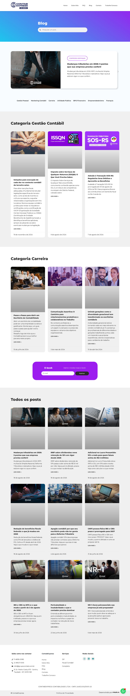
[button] (12, 71)
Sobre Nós (75, 5)
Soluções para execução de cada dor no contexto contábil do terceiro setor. (27, 182)
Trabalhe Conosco (111, 5)
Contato (98, 5)
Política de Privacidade (65, 693)
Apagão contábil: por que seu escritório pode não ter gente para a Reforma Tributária (64, 531)
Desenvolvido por (106, 692)
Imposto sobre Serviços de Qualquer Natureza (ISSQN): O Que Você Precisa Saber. (64, 174)
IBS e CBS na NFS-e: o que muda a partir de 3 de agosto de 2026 (27, 607)
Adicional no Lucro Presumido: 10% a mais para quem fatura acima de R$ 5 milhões (102, 455)
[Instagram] (84, 659)
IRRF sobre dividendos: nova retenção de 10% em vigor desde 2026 (64, 455)
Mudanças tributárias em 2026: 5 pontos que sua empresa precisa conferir (28, 455)
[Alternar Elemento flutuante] (123, 691)
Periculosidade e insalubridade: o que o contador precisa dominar (63, 607)
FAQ (83, 5)
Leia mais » (17, 229)
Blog (90, 5)
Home (65, 5)
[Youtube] (93, 659)
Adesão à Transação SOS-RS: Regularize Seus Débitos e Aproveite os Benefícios (101, 178)
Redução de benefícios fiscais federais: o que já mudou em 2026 (27, 531)
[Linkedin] (89, 659)
